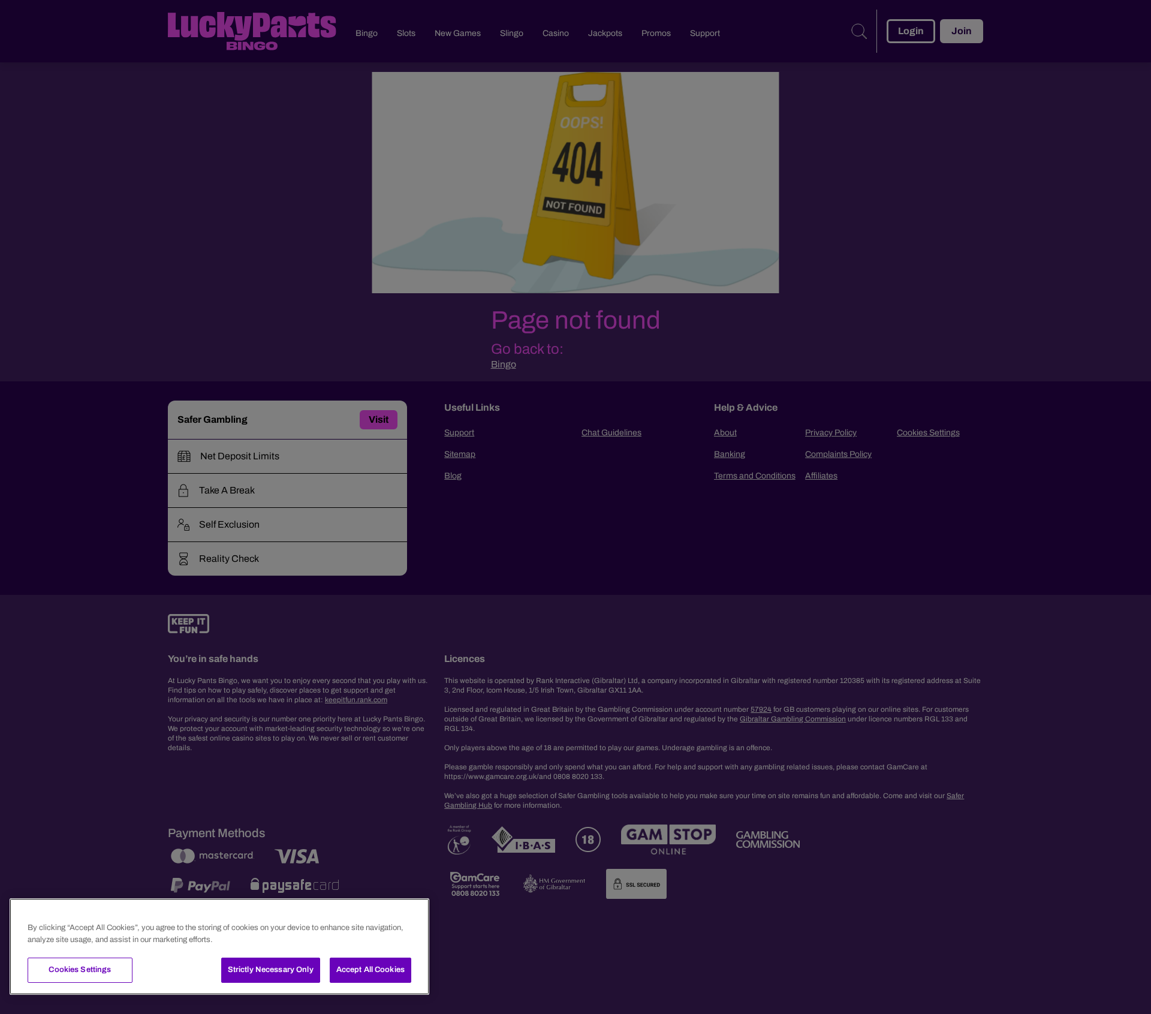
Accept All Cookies (370, 969)
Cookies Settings (80, 969)
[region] (219, 946)
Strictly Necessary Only (271, 969)
